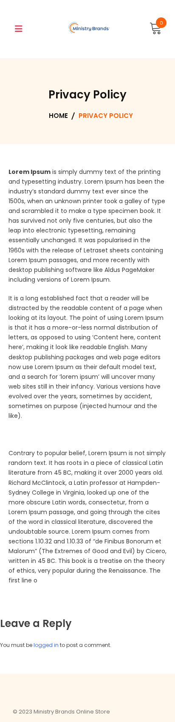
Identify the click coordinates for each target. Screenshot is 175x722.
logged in (46, 645)
